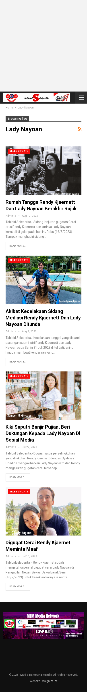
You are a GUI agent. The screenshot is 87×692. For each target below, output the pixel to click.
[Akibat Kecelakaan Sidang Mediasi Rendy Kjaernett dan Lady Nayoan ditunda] (43, 280)
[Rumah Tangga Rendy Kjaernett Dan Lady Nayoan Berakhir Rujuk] (43, 170)
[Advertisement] (43, 45)
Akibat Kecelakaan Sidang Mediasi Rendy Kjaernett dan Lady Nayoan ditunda (43, 317)
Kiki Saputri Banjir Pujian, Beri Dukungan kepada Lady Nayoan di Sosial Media (43, 433)
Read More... (17, 245)
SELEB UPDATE (18, 151)
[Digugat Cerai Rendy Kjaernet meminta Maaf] (43, 511)
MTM (54, 681)
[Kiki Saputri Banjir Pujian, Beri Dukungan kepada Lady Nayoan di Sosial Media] (43, 395)
